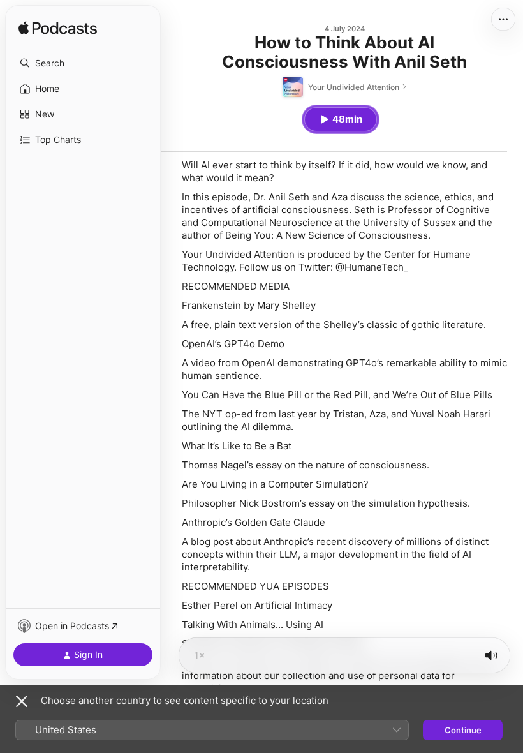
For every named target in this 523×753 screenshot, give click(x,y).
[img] (57, 28)
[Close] (21, 701)
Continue (463, 730)
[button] (83, 63)
